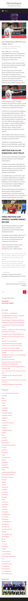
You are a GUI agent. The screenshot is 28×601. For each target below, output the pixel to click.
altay (3, 398)
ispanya (4, 484)
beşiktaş (4, 432)
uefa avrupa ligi (6, 561)
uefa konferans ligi (6, 564)
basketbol (4, 427)
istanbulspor (5, 487)
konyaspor (4, 497)
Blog (5, 253)
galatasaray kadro (6, 267)
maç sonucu (5, 502)
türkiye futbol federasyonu (9, 556)
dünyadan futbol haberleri (13, 253)
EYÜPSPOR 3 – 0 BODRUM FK (10, 313)
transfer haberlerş (6, 554)
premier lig (4, 509)
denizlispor (4, 440)
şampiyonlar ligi (6, 514)
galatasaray (14, 255)
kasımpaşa (4, 489)
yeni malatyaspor (6, 571)
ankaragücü (5, 408)
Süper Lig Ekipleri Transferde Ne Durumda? (13, 320)
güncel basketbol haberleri (9, 472)
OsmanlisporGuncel (6, 48)
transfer (4, 549)
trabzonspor (5, 546)
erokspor (4, 447)
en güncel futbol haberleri (10, 261)
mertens (23, 267)
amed (3, 403)
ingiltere (4, 482)
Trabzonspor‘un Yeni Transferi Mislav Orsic (13, 334)
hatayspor (4, 479)
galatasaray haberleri (21, 265)
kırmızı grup (5, 494)
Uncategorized (6, 568)
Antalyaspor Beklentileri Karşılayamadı (12, 384)
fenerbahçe (5, 452)
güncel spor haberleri (15, 257)
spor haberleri (5, 524)
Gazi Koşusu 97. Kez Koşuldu (9, 341)
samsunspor (5, 517)
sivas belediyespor (7, 521)
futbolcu (9, 255)
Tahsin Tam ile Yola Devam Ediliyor (11, 348)
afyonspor (4, 395)
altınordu (4, 400)
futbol (21, 253)
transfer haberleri (6, 551)
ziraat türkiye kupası (7, 573)
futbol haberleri (6, 457)
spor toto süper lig (6, 529)
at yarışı (4, 420)
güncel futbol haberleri (8, 474)
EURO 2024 (5, 450)
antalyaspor (5, 418)
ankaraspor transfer (7, 415)
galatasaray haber (10, 265)
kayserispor (5, 492)
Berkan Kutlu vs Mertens (8, 359)
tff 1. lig (3, 541)
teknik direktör (5, 536)
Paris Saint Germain (18, 121)
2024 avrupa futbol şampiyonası (10, 393)
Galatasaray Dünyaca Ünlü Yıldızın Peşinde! (13, 322)
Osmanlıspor (14, 3)
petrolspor (4, 507)
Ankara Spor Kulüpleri (8, 303)
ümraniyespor (5, 566)
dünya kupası (5, 442)
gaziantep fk (5, 465)
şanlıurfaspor (5, 519)
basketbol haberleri (7, 430)
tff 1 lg (3, 539)
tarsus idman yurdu (7, 534)
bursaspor (4, 437)
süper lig (4, 531)
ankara (3, 405)
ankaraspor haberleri (7, 413)
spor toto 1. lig (5, 526)
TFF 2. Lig (4, 544)
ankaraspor (5, 410)
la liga (3, 499)
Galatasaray (5, 195)
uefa (3, 559)
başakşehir (4, 425)
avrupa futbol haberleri (8, 423)
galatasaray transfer (16, 267)
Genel (18, 255)
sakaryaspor (5, 512)
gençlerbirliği (5, 467)
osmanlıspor (5, 504)
